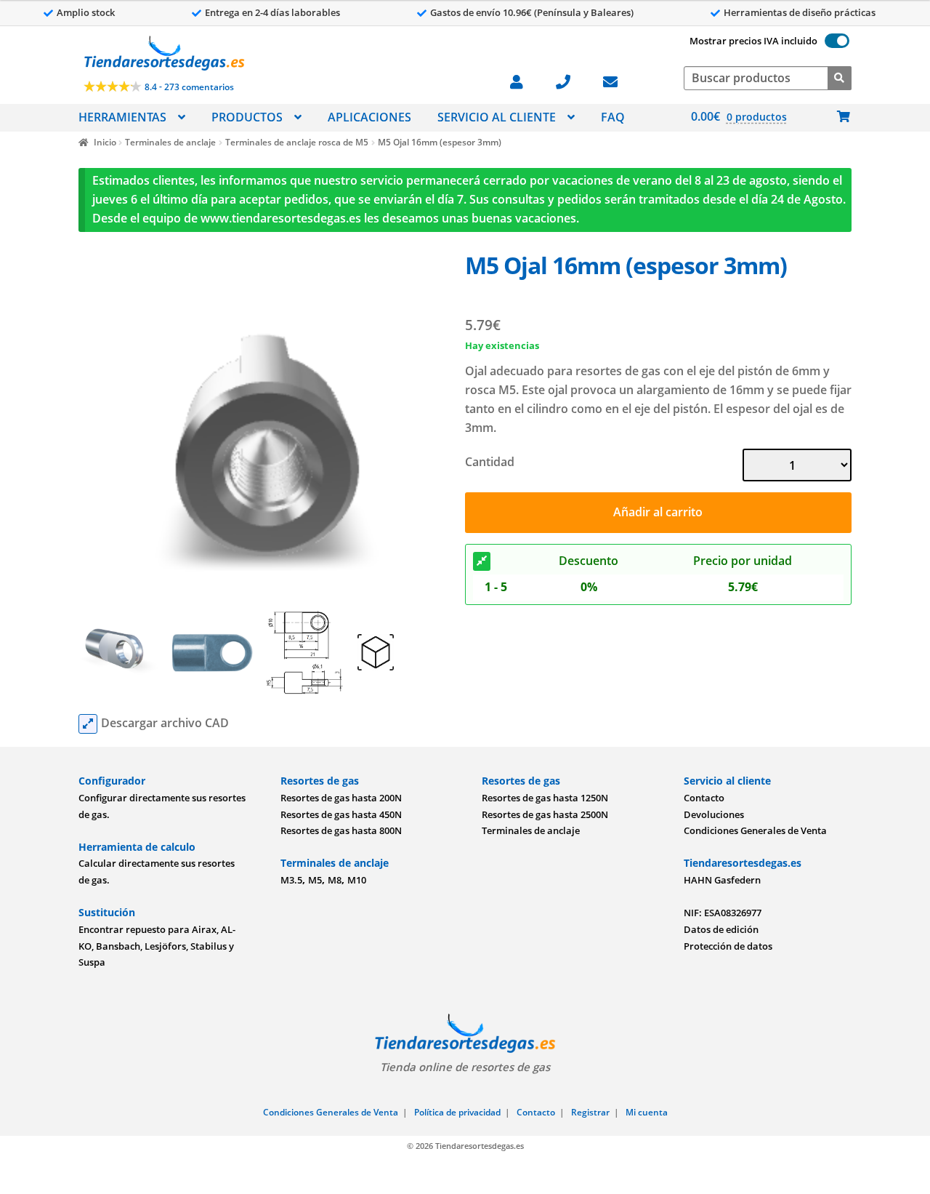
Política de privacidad (457, 1112)
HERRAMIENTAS (122, 117)
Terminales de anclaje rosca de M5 (296, 142)
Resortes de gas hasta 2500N (545, 814)
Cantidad (489, 462)
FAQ (613, 117)
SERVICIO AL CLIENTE (496, 117)
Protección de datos (728, 946)
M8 (334, 879)
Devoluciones (714, 814)
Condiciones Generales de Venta (755, 830)
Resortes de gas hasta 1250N (545, 797)
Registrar (590, 1112)
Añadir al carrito (658, 512)
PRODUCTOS (247, 117)
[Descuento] (481, 561)
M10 (356, 879)
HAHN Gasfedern (722, 879)
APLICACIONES (369, 117)
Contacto (704, 797)
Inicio (105, 142)
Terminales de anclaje (170, 142)
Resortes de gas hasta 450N (341, 814)
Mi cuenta (647, 1112)
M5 (315, 879)
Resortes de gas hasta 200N (341, 797)
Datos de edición (721, 929)
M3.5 (291, 879)
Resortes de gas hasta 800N (341, 830)
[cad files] (87, 724)
